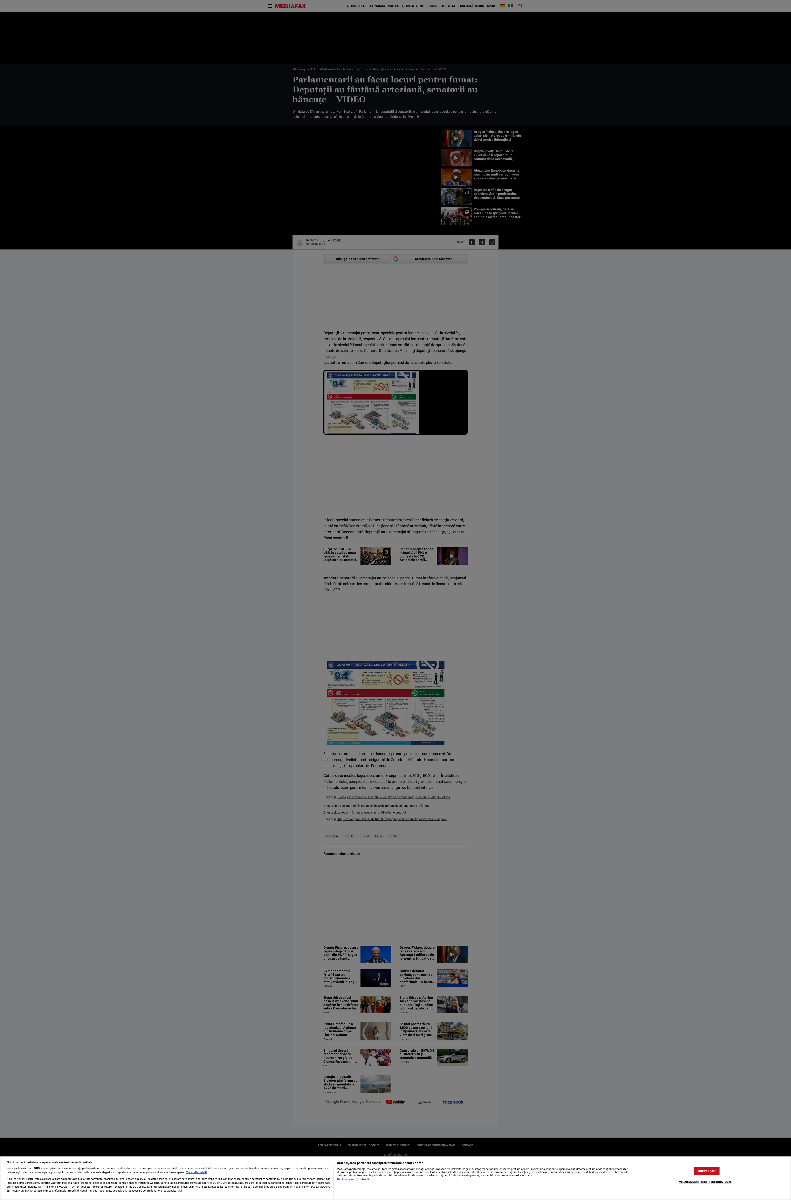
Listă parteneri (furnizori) (353, 1179)
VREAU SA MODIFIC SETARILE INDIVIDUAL (705, 1182)
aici (40, 1187)
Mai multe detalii (196, 1172)
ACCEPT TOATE (706, 1171)
